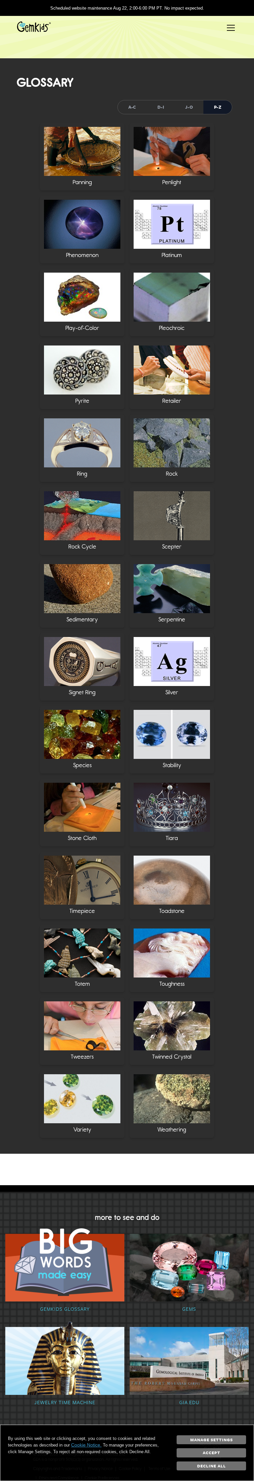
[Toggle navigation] (230, 27)
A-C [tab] (132, 107)
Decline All (211, 1466)
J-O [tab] (189, 107)
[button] (82, 156)
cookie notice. (86, 1445)
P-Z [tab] (217, 107)
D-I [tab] (160, 107)
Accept (211, 1452)
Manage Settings (211, 1440)
